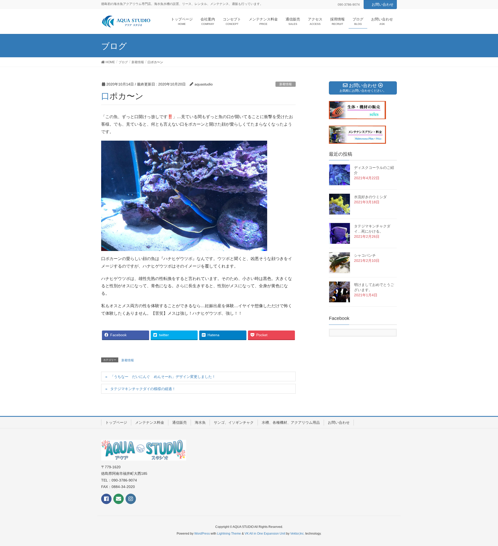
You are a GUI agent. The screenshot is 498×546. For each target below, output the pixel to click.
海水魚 (200, 422)
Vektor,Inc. (297, 533)
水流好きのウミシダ (370, 197)
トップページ (116, 422)
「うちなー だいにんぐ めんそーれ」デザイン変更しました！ (163, 377)
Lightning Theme (229, 533)
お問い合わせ (382, 4)
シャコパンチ (365, 255)
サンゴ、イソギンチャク (234, 422)
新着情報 (285, 84)
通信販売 (179, 422)
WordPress (202, 533)
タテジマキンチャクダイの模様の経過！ (143, 389)
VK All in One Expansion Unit (265, 533)
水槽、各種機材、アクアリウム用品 (291, 422)
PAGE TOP (482, 525)
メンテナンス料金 (149, 422)
